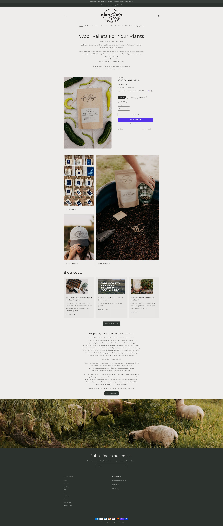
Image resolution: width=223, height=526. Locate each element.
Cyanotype (69, 209)
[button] (65, 16)
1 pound (121, 97)
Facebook (115, 488)
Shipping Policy (68, 505)
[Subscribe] (125, 466)
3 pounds (131, 97)
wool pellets (119, 47)
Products (66, 483)
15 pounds (122, 101)
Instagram (115, 484)
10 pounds (142, 97)
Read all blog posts (111, 323)
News (65, 493)
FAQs (65, 490)
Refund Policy (67, 502)
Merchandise (70, 264)
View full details (146, 129)
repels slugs (108, 56)
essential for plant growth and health (132, 51)
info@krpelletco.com (119, 480)
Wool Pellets (103, 264)
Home (65, 480)
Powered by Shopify (119, 522)
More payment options (135, 123)
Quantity (120, 105)
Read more (69, 314)
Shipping (120, 87)
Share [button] (121, 129)
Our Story (66, 487)
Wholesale (67, 496)
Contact (66, 499)
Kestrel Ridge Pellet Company (109, 522)
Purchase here (111, 393)
